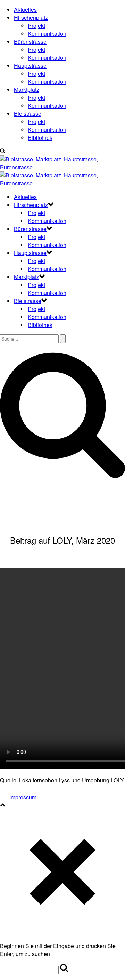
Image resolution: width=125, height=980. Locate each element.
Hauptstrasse (30, 66)
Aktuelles (25, 10)
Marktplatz (26, 90)
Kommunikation (47, 34)
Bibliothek (40, 138)
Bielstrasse (27, 114)
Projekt (36, 26)
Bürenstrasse (30, 42)
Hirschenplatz (31, 18)
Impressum (22, 797)
